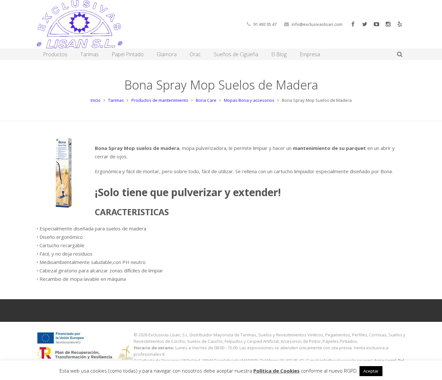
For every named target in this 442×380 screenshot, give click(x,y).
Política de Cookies (276, 370)
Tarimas (116, 100)
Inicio (96, 100)
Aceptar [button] (371, 371)
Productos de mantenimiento (159, 100)
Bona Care (206, 100)
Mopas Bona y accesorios (249, 100)
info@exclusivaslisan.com (317, 24)
